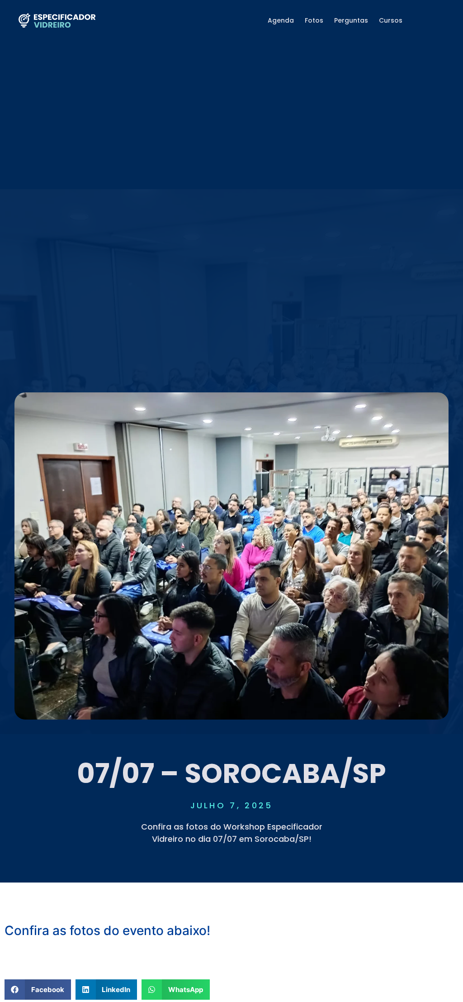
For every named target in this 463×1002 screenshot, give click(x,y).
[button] (231, 957)
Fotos (314, 20)
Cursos (390, 20)
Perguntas (351, 20)
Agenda (281, 20)
